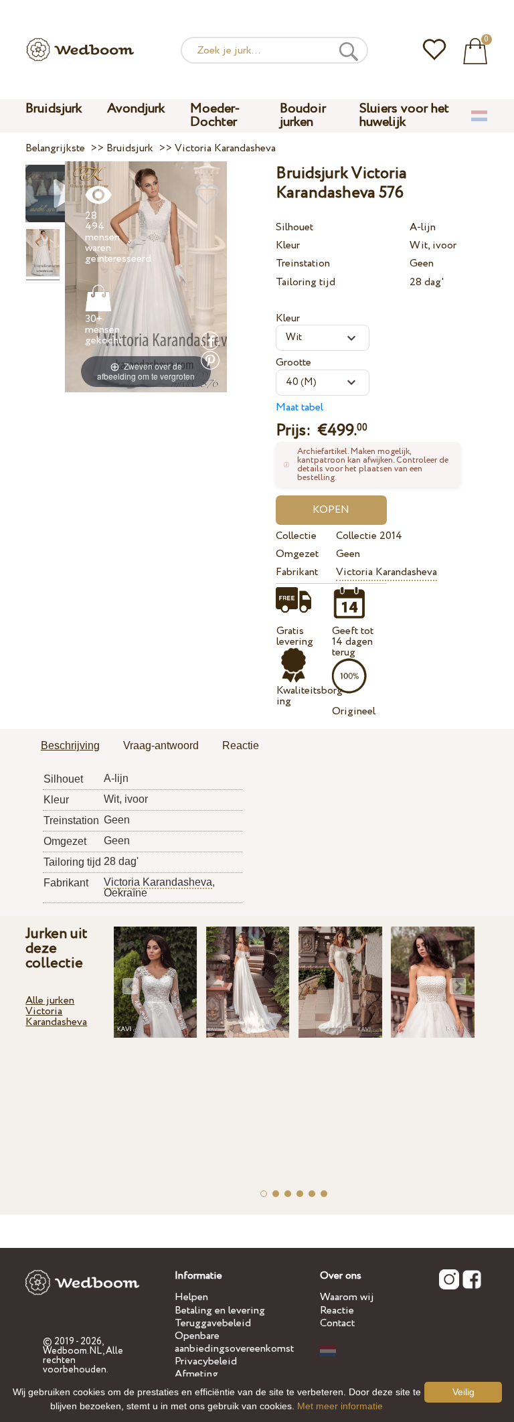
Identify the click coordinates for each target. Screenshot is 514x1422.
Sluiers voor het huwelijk (404, 115)
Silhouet (294, 227)
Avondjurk (136, 108)
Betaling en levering (220, 1310)
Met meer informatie (340, 1406)
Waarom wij (347, 1297)
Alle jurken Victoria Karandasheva (56, 1011)
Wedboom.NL (72, 1351)
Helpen (191, 1297)
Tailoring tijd (305, 282)
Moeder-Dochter (215, 115)
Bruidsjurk (53, 108)
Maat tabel (299, 407)
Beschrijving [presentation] (70, 745)
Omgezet (297, 554)
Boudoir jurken (303, 115)
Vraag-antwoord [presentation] (161, 745)
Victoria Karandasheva (386, 572)
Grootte (293, 362)
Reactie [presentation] (240, 745)
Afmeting (196, 1374)
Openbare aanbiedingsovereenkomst (234, 1342)
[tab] (70, 746)
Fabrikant (297, 572)
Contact (337, 1323)
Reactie (337, 1310)
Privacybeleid (206, 1361)
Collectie (296, 536)
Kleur (288, 245)
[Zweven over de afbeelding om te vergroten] (146, 276)
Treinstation (303, 263)
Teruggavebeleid (213, 1323)
